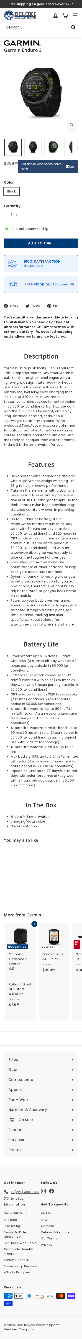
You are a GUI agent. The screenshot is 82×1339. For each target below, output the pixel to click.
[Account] (55, 15)
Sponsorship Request (20, 1266)
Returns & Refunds (55, 1232)
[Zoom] (71, 125)
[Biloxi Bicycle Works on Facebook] (51, 1191)
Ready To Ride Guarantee (15, 1234)
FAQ (44, 1220)
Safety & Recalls (16, 1260)
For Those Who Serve (20, 1243)
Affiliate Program (17, 1272)
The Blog (10, 1220)
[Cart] (65, 15)
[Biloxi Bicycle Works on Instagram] (43, 1191)
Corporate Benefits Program (18, 1251)
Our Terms (49, 1238)
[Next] (75, 147)
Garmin (33, 915)
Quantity (12, 206)
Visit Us (46, 1213)
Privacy (46, 1245)
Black (11, 191)
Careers (47, 1226)
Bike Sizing (12, 1226)
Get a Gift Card (15, 1213)
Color (9, 182)
